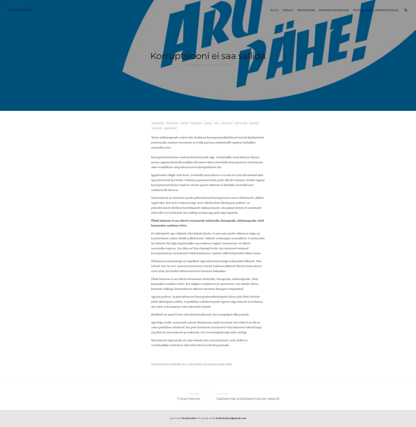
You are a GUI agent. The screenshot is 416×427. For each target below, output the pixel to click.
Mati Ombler (241, 123)
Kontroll (184, 123)
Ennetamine (172, 123)
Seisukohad (306, 10)
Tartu (216, 123)
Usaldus (208, 123)
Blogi (274, 10)
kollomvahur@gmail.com (231, 418)
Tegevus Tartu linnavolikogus (375, 10)
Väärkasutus (196, 123)
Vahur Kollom (20, 10)
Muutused (157, 128)
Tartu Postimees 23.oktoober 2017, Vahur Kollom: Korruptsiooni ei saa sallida (191, 364)
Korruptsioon (158, 123)
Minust (288, 10)
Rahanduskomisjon (334, 10)
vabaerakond (170, 128)
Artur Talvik (227, 123)
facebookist (189, 418)
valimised (254, 123)
